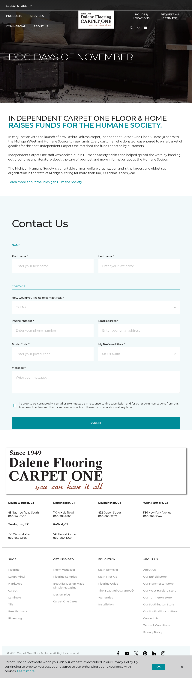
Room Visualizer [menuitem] (64, 569)
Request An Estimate (170, 16)
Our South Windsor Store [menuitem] (160, 611)
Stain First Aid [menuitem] (107, 576)
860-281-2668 (62, 516)
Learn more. (26, 671)
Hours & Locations (141, 16)
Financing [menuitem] (15, 618)
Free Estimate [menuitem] (17, 611)
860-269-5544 (152, 516)
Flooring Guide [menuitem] (108, 583)
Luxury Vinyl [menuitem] (16, 576)
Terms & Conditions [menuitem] (156, 625)
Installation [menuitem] (106, 604)
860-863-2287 (107, 516)
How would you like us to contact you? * (38, 297)
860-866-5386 (17, 537)
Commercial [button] (16, 26)
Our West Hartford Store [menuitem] (159, 590)
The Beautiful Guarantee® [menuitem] (116, 590)
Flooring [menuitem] (14, 569)
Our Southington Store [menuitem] (158, 604)
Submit (96, 422)
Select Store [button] (16, 6)
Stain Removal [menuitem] (108, 569)
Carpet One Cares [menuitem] (65, 601)
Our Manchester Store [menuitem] (158, 583)
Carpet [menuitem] (12, 590)
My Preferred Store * (111, 344)
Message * (18, 368)
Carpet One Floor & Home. (34, 653)
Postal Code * (20, 344)
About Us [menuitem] (149, 569)
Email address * (108, 321)
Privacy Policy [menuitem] (152, 632)
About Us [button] (41, 26)
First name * (20, 256)
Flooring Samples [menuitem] (65, 576)
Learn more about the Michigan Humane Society (45, 182)
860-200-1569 (62, 537)
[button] (131, 28)
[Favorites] (138, 28)
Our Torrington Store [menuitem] (157, 597)
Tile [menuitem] (10, 604)
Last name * (106, 256)
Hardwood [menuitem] (15, 583)
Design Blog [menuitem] (61, 594)
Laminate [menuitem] (14, 597)
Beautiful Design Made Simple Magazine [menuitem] (68, 585)
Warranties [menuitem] (105, 597)
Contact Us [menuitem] (150, 618)
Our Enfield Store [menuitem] (155, 576)
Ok (158, 666)
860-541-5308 (17, 516)
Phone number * (23, 321)
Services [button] (37, 16)
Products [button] (14, 16)
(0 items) (145, 28)
